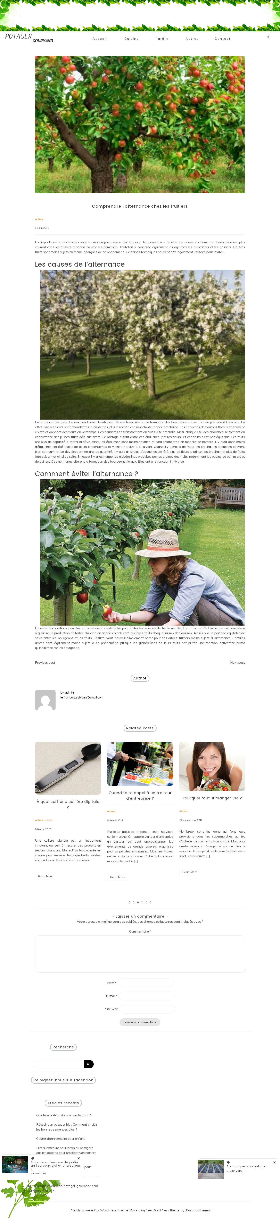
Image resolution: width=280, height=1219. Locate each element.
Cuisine (131, 38)
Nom (111, 983)
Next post (237, 662)
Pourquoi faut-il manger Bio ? (140, 798)
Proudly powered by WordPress (93, 1210)
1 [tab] (130, 902)
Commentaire (140, 931)
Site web (111, 1009)
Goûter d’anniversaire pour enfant (60, 1138)
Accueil (99, 38)
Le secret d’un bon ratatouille (212, 792)
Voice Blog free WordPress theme (154, 1210)
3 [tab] (138, 902)
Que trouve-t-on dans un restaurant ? (63, 1115)
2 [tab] (134, 902)
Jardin (162, 38)
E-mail (111, 996)
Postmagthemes (198, 1210)
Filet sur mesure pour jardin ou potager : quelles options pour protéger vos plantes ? (66, 1153)
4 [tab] (142, 902)
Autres (192, 38)
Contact (223, 38)
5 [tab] (146, 902)
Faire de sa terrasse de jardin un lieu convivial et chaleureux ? (56, 1165)
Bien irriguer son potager (247, 1166)
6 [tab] (150, 902)
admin (69, 692)
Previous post (45, 662)
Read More (45, 877)
